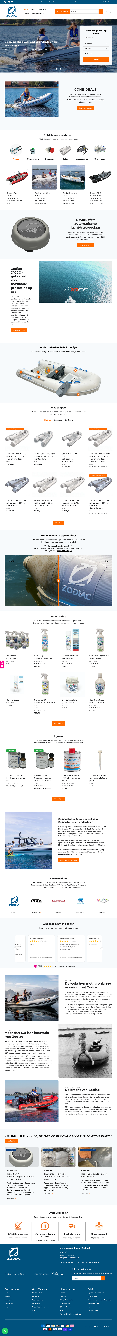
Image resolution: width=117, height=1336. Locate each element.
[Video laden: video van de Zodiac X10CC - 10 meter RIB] (75, 289)
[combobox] (85, 11)
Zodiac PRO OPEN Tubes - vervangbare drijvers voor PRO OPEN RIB (97, 198)
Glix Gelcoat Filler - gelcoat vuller (70, 701)
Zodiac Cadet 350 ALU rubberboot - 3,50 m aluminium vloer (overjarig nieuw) (99, 457)
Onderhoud (11, 1150)
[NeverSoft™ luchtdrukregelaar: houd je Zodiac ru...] (22, 1157)
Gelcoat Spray (12, 700)
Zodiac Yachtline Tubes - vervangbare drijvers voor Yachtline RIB (42, 198)
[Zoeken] (101, 11)
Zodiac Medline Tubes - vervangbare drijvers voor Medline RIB (70, 198)
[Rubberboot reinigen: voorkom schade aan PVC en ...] (58, 1157)
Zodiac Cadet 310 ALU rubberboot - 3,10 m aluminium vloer (16, 456)
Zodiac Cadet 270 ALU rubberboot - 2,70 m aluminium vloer (72, 502)
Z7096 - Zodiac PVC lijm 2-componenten (16, 776)
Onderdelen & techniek (88, 1150)
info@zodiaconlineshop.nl (69, 1258)
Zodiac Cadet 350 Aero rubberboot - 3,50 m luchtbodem (16, 502)
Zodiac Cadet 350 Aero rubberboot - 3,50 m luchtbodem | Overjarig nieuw (99, 504)
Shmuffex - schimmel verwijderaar (99, 657)
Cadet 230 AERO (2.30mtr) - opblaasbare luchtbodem (69, 457)
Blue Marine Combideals (12, 657)
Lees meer (10, 1198)
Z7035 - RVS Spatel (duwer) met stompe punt (98, 778)
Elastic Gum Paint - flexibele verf (70, 657)
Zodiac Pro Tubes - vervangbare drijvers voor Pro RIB (14, 198)
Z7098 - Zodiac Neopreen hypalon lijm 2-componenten (43, 778)
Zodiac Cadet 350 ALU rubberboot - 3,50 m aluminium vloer (44, 502)
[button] (33, 9)
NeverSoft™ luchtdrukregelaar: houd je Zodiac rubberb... (20, 1177)
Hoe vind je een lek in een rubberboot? (94, 1175)
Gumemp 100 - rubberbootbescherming (44, 702)
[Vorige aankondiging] (41, 1)
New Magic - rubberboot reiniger (43, 657)
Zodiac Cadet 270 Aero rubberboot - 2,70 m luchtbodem (44, 456)
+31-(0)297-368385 (67, 1255)
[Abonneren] (103, 1278)
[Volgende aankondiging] (75, 1)
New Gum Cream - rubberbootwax (97, 701)
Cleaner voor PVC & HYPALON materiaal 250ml (71, 778)
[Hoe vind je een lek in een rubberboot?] (95, 1157)
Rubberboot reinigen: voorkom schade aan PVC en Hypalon (57, 1177)
